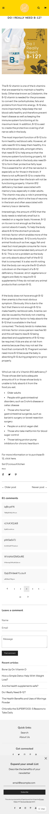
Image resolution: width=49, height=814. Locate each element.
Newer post (38, 487)
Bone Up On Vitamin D (14, 669)
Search (24, 732)
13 (20, 597)
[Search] (38, 7)
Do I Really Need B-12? (14, 692)
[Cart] (45, 7)
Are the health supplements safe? (20, 686)
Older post (10, 487)
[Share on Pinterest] (16, 474)
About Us (24, 737)
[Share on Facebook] (3, 474)
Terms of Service (25, 802)
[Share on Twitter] (9, 474)
